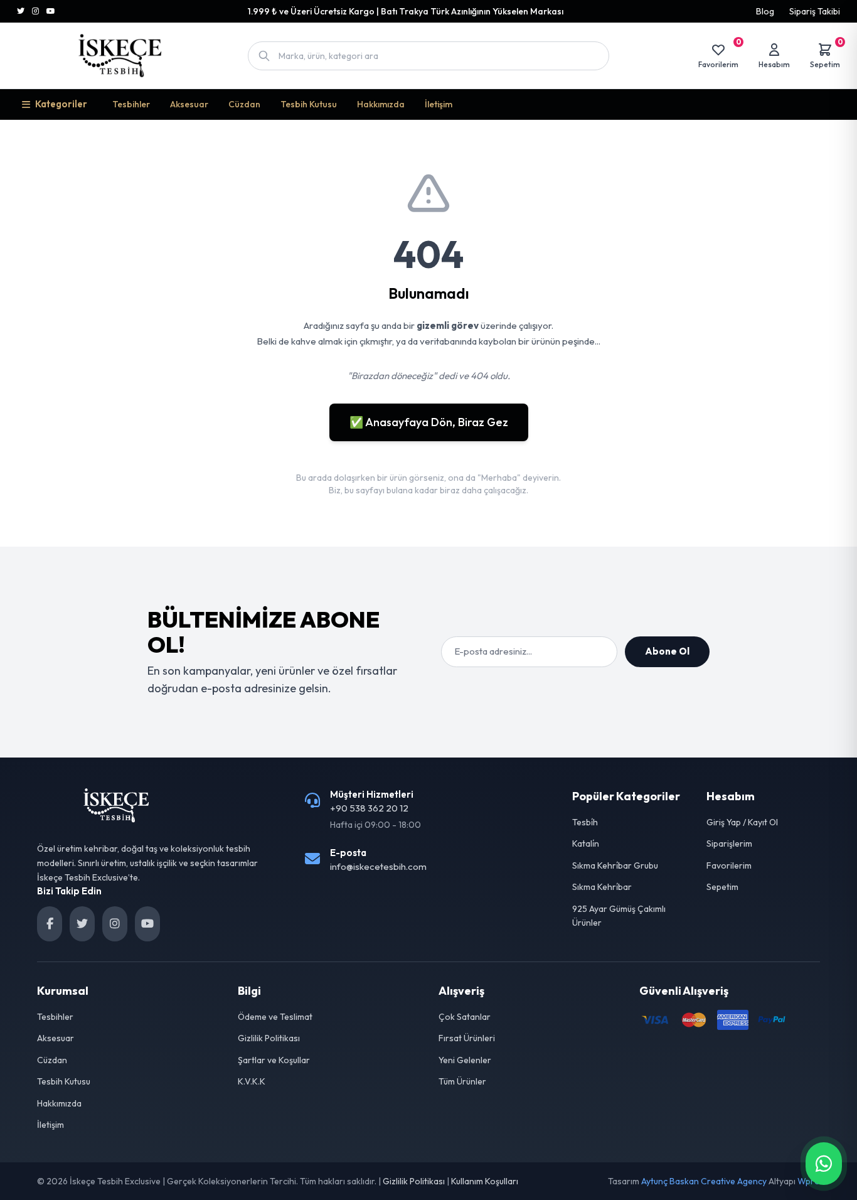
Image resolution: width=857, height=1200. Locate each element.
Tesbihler (131, 104)
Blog (765, 11)
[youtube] (147, 923)
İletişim (438, 104)
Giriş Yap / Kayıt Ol (742, 822)
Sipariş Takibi (814, 11)
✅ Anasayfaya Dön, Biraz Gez (428, 422)
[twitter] (82, 923)
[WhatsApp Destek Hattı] (824, 1163)
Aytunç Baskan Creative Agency (704, 1181)
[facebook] (49, 923)
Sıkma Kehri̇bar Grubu (615, 865)
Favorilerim (729, 865)
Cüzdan (244, 104)
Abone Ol (667, 651)
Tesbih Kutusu (308, 104)
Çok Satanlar (465, 1016)
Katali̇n (585, 843)
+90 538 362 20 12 (369, 808)
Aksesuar (189, 104)
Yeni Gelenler (465, 1060)
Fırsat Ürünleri (467, 1038)
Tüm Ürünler (462, 1081)
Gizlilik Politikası (269, 1038)
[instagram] (114, 923)
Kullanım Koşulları (484, 1181)
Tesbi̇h (585, 822)
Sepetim (722, 886)
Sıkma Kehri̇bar (602, 886)
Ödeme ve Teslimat (275, 1016)
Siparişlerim (729, 843)
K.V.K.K (251, 1081)
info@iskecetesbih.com (378, 866)
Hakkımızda (381, 104)
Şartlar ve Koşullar (274, 1060)
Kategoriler (61, 104)
